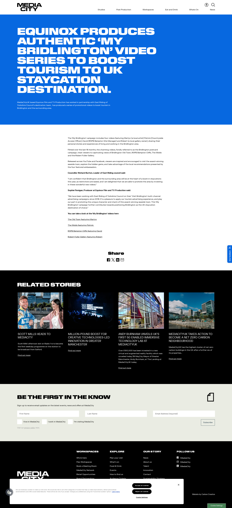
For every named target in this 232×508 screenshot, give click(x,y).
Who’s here (81, 458)
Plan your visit (116, 458)
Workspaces (148, 9)
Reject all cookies (141, 492)
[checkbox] (95, 421)
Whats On (194, 9)
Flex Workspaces (84, 462)
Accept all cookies (142, 485)
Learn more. (116, 492)
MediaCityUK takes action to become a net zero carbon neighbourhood (190, 337)
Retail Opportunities (85, 474)
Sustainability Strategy (154, 478)
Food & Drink (116, 466)
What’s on (114, 462)
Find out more (24, 355)
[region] (97, 491)
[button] (9, 492)
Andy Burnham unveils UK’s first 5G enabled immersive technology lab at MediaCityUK (139, 339)
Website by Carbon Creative (203, 494)
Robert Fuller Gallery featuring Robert (85, 237)
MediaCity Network (85, 470)
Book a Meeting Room (86, 466)
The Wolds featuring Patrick (81, 225)
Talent (146, 466)
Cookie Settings (217, 506)
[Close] (178, 484)
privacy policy (29, 428)
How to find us (116, 474)
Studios (101, 9)
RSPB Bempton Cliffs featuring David (85, 231)
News (212, 9)
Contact (147, 474)
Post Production (123, 9)
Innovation (148, 470)
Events (113, 470)
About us (147, 462)
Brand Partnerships (85, 478)
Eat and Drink (171, 9)
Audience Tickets (118, 478)
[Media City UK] (29, 7)
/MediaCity (185, 458)
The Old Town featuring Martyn (82, 219)
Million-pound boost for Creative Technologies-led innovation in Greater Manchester (89, 339)
